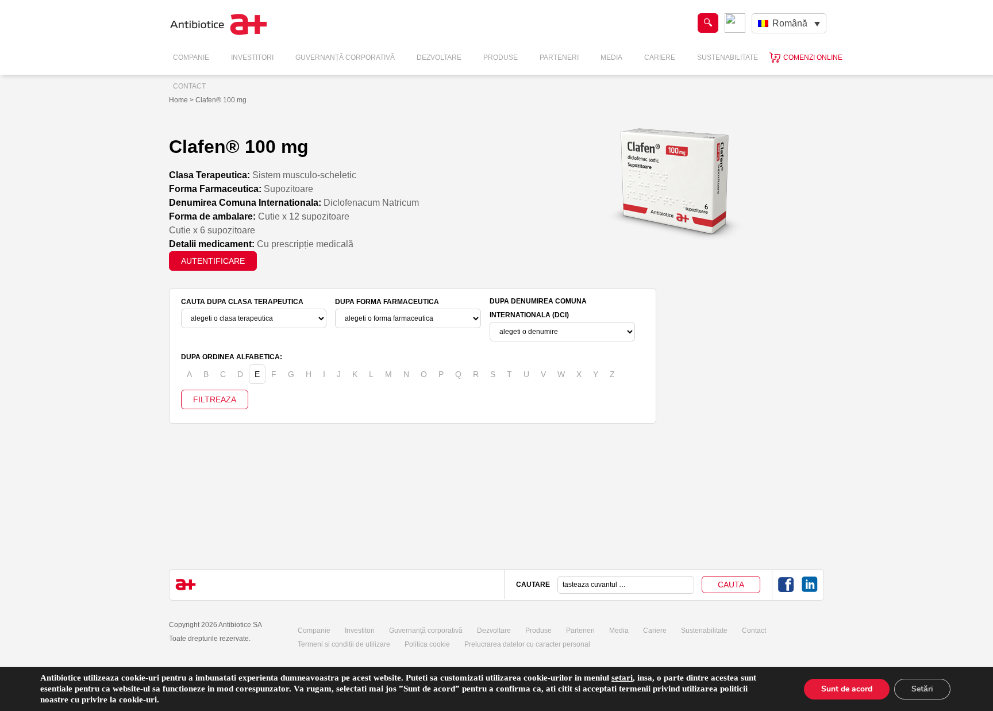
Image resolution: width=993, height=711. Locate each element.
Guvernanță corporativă (426, 631)
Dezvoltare (439, 57)
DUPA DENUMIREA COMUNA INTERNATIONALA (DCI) (538, 308)
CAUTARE (533, 585)
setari (622, 677)
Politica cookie (427, 644)
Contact (189, 86)
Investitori (252, 57)
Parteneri (559, 57)
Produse (500, 57)
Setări (922, 688)
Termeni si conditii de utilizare (344, 644)
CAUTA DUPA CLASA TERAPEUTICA (242, 302)
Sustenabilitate (727, 57)
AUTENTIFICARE (213, 261)
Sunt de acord (846, 688)
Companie (191, 57)
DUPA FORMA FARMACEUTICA (387, 302)
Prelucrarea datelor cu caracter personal (527, 644)
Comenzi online (812, 57)
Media (611, 57)
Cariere (659, 57)
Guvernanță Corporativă (345, 57)
